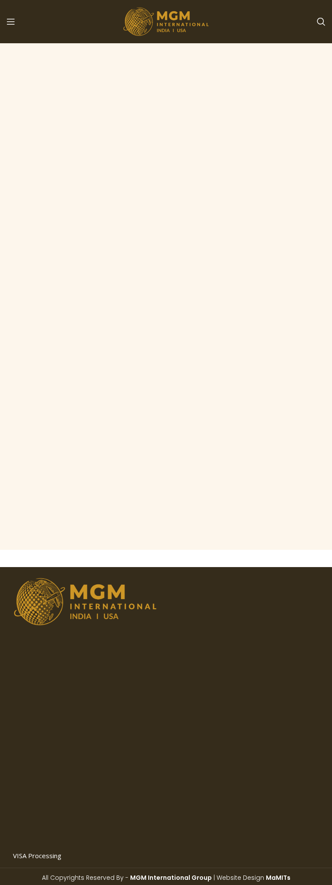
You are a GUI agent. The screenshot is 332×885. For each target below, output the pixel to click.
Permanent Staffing (42, 762)
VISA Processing (37, 855)
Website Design (253, 877)
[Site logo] (166, 21)
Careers (199, 636)
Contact (199, 691)
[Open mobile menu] (10, 21)
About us (201, 617)
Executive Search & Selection (56, 744)
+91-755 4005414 (233, 834)
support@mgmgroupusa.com (249, 849)
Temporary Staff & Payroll (52, 781)
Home (197, 598)
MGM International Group (171, 877)
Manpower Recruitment (48, 837)
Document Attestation (46, 818)
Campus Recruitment (44, 799)
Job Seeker (204, 654)
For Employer (208, 673)
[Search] (321, 21)
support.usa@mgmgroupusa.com (255, 776)
